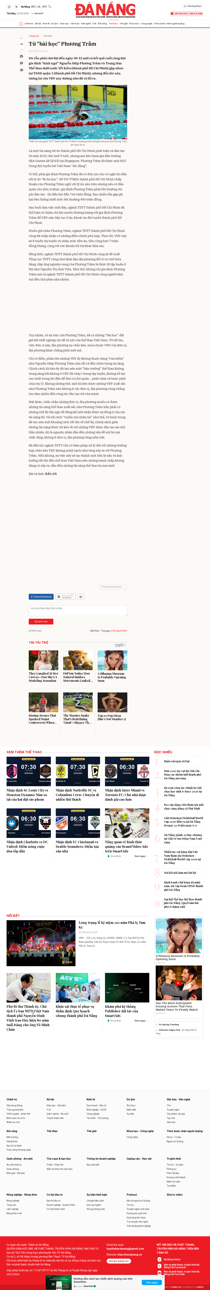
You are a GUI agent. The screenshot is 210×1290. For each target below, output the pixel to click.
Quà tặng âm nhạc (136, 1217)
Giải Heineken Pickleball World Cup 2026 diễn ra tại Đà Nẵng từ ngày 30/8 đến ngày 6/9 (183, 821)
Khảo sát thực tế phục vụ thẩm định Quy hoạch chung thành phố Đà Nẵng (76, 1011)
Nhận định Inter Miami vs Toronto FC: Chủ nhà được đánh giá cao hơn (125, 794)
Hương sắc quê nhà (137, 1213)
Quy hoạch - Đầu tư (96, 1105)
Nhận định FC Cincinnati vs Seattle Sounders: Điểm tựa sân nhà (77, 846)
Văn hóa (171, 1122)
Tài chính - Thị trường (97, 1118)
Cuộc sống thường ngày (19, 1149)
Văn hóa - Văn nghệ (81, 23)
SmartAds (88, 1286)
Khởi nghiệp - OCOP (96, 1109)
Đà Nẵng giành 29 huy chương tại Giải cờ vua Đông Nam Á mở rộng (183, 838)
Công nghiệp (93, 1113)
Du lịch (54, 23)
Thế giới (123, 23)
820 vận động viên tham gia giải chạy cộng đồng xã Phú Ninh (183, 806)
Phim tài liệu (173, 1173)
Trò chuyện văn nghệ (137, 1221)
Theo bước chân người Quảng (169, 23)
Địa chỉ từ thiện (14, 1145)
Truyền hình (174, 1158)
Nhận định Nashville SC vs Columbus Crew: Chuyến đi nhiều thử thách (77, 794)
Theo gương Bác (15, 1109)
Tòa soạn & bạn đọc (59, 1158)
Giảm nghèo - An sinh (58, 1113)
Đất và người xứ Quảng (138, 1200)
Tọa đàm (171, 1185)
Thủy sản (11, 1205)
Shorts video (175, 1194)
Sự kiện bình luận (97, 1194)
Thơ (169, 1105)
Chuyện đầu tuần (95, 1200)
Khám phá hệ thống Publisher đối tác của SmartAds (121, 1011)
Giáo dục (64, 23)
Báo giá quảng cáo (118, 1261)
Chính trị (29, 23)
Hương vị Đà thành (176, 1177)
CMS (177, 1287)
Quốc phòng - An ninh (20, 1158)
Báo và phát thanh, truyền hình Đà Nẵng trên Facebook (181, 1266)
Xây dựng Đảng (14, 1105)
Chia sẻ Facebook (43, 596)
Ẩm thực (131, 1105)
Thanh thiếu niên (55, 1118)
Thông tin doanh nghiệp (101, 1158)
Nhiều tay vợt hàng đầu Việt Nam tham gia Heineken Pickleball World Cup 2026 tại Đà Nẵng (182, 857)
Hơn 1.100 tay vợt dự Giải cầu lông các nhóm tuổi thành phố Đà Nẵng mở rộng (182, 774)
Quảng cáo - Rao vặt (139, 1158)
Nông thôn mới (14, 1213)
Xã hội (38, 23)
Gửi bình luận (41, 621)
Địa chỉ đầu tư (54, 1200)
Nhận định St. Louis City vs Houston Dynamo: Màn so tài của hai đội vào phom (27, 794)
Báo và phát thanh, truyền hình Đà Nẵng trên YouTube (181, 1273)
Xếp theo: (95, 630)
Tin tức (130, 1205)
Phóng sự (172, 1169)
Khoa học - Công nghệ (140, 23)
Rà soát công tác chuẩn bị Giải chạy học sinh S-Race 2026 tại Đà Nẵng (183, 791)
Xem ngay (151, 1282)
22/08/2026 (18, 13)
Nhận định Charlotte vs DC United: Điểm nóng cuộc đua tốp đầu (27, 846)
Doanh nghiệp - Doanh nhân (61, 1205)
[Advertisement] (78, 308)
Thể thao (113, 23)
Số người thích (119, 630)
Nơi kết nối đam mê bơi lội (180, 872)
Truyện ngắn (173, 1109)
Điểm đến (131, 1109)
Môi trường (12, 1137)
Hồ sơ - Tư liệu (174, 1137)
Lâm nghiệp (13, 1209)
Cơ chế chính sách (56, 1209)
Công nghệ (132, 1137)
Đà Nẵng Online (172, 1259)
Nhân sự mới (13, 1122)
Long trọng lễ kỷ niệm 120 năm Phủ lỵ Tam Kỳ (112, 924)
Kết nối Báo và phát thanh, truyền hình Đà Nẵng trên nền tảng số (178, 1248)
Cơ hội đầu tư (55, 1194)
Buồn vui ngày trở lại (176, 761)
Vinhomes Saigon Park (169, 1030)
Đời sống (102, 23)
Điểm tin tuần (173, 1181)
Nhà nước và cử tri (16, 1118)
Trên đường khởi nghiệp (139, 1226)
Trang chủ (34, 36)
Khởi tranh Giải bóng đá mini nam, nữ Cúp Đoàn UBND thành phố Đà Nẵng (183, 886)
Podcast (132, 1194)
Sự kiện (130, 1113)
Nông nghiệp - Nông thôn (22, 1194)
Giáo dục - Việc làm (56, 1105)
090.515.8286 (196, 13)
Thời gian (105, 631)
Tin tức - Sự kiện (175, 1164)
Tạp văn (171, 1118)
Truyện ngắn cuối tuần (138, 1209)
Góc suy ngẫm (94, 1205)
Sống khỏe (12, 1141)
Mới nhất (38, 13)
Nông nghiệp (13, 1200)
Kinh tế (46, 23)
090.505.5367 (181, 13)
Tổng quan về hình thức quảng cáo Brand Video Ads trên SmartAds (126, 846)
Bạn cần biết (93, 1164)
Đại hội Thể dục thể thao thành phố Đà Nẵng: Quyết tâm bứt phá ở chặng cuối (183, 903)
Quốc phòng (13, 1169)
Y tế (94, 23)
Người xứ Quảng (175, 1141)
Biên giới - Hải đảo (16, 1173)
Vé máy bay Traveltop (169, 1024)
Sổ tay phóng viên (96, 1209)
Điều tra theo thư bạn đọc (60, 1169)
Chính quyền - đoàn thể (18, 1113)
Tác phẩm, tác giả (176, 1113)
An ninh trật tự (14, 1164)
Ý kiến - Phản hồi (55, 1164)
